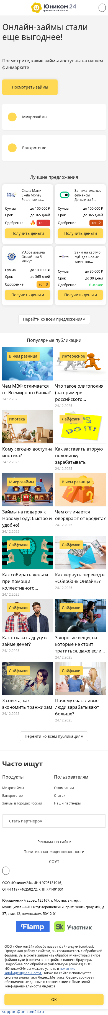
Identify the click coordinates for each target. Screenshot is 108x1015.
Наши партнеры (67, 803)
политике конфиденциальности (39, 970)
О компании (64, 788)
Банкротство (12, 795)
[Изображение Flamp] (33, 926)
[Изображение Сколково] (73, 926)
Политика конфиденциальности (54, 851)
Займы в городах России (22, 803)
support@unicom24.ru (23, 1011)
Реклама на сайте (54, 841)
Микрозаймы (13, 788)
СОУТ (54, 861)
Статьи (60, 795)
